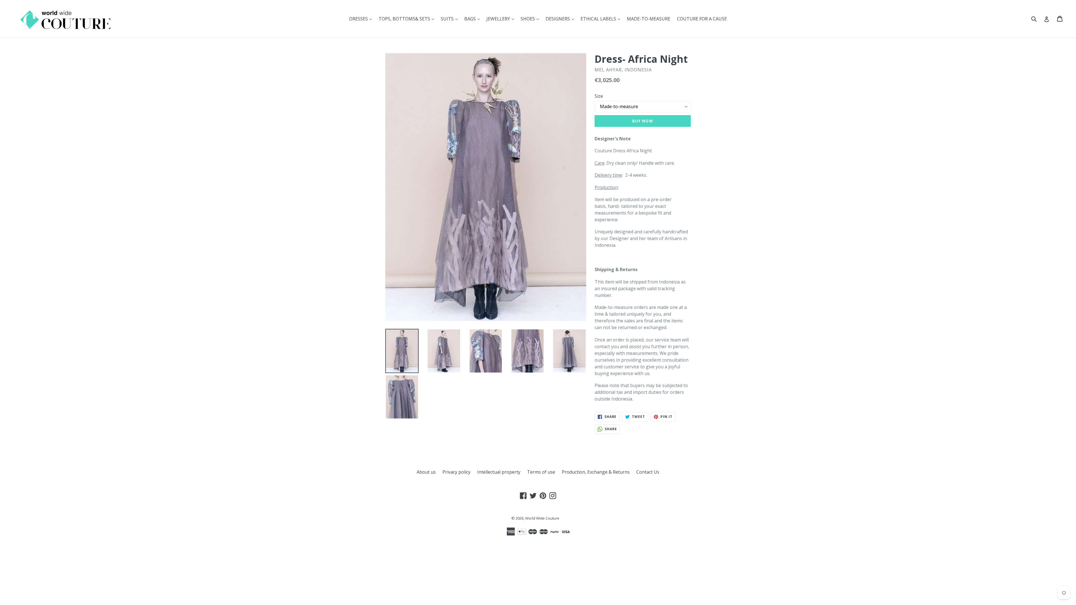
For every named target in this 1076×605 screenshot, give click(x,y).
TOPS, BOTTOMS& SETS (408, 18)
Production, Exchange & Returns (596, 472)
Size (599, 96)
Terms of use (541, 472)
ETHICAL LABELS (602, 18)
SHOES (531, 18)
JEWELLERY (501, 18)
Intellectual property (498, 472)
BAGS (473, 18)
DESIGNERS (561, 18)
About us (426, 472)
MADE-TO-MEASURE (648, 19)
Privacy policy (456, 472)
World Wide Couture (542, 518)
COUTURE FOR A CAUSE (702, 19)
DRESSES (362, 18)
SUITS (450, 18)
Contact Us (647, 472)
